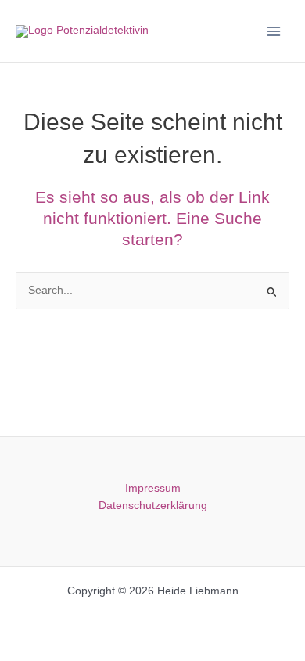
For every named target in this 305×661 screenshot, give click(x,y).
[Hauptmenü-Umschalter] (274, 31)
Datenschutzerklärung (153, 505)
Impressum (153, 488)
